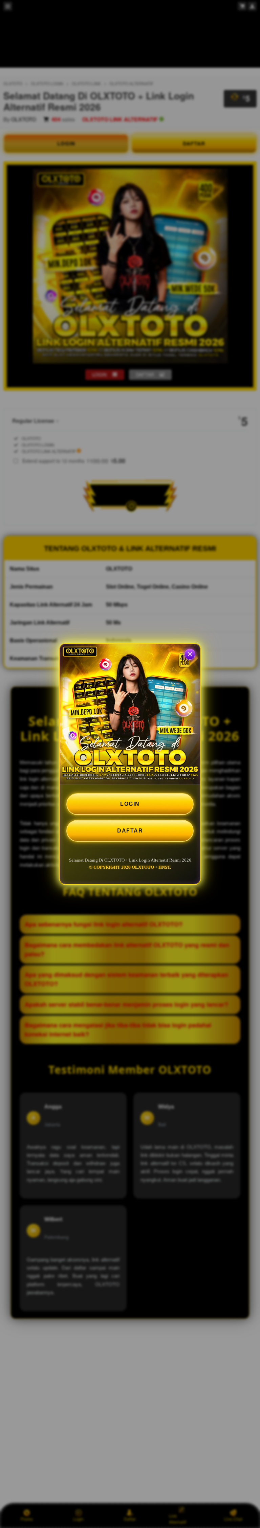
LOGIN (130, 804)
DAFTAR (130, 831)
